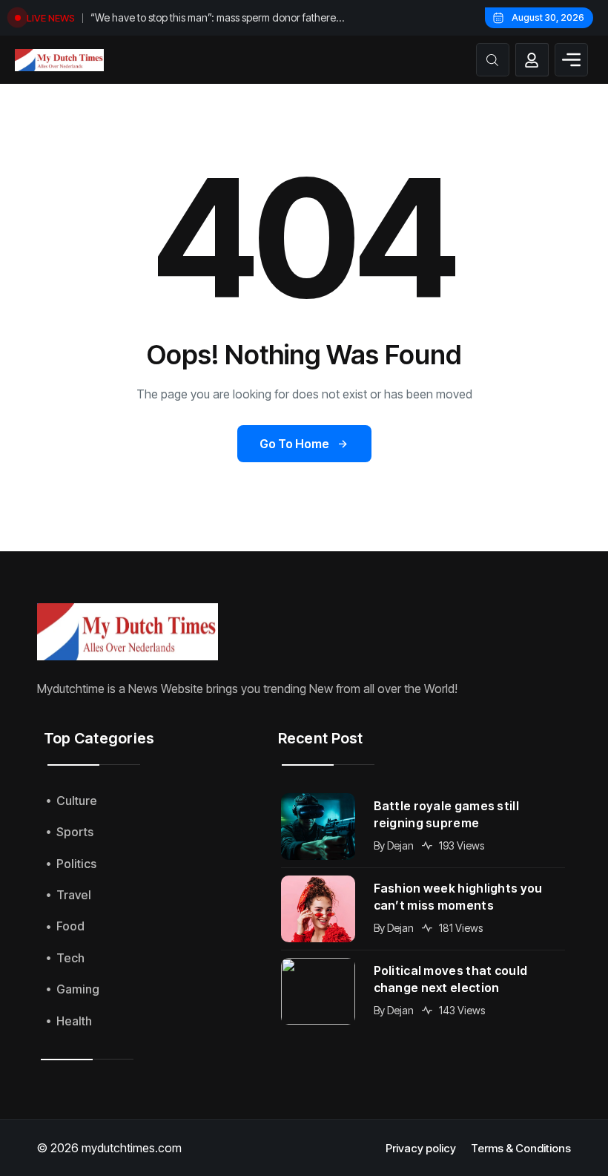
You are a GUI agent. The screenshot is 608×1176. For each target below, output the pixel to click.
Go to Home (294, 443)
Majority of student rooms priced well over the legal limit (217, 17)
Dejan (400, 845)
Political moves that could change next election (451, 979)
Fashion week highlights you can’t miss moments (458, 897)
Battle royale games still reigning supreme (447, 814)
